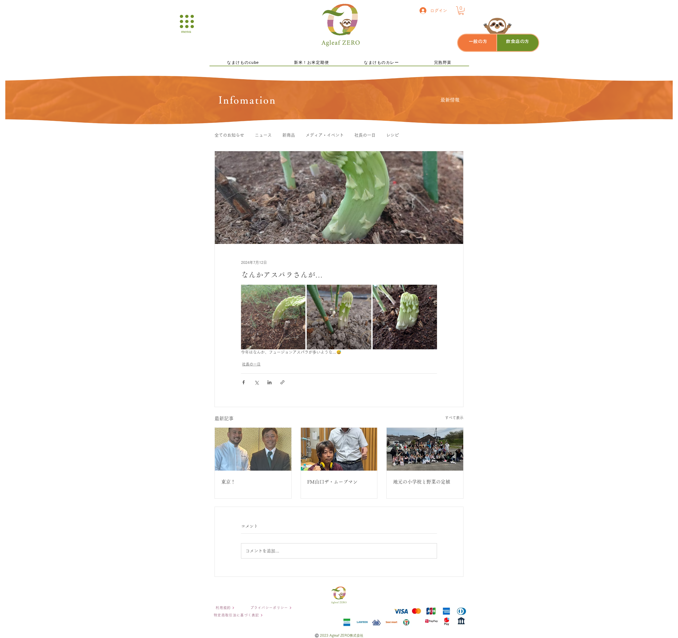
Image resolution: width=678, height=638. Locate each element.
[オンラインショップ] (477, 42)
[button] (187, 21)
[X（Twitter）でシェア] (256, 382)
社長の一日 (365, 135)
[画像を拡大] (273, 317)
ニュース (263, 135)
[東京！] (253, 449)
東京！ (228, 481)
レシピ (392, 135)
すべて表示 (454, 418)
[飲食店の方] (517, 42)
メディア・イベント (325, 135)
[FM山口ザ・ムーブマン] (339, 449)
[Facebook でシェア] (243, 382)
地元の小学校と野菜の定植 (421, 481)
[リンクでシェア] (282, 382)
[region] (478, 42)
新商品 (288, 135)
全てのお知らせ (229, 135)
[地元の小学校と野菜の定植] (425, 449)
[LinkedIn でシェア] (269, 382)
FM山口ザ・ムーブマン (332, 481)
